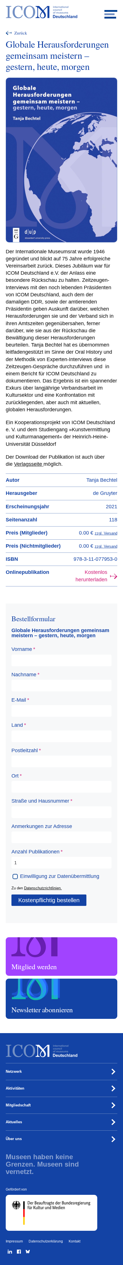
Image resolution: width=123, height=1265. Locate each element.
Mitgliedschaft (18, 1105)
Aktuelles (14, 1122)
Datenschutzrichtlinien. (43, 888)
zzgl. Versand (106, 533)
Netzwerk (14, 1071)
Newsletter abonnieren (24, 981)
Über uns (14, 1139)
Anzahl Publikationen (36, 852)
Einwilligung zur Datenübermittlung (59, 876)
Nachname (24, 674)
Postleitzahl (25, 750)
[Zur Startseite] (61, 12)
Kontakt (74, 1241)
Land (17, 725)
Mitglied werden (19, 939)
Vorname (22, 649)
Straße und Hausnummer (41, 801)
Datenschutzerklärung (46, 1241)
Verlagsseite (28, 464)
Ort (15, 776)
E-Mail (19, 700)
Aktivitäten (15, 1088)
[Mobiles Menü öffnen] (110, 12)
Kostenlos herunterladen (91, 575)
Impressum (14, 1241)
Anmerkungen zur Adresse (41, 826)
